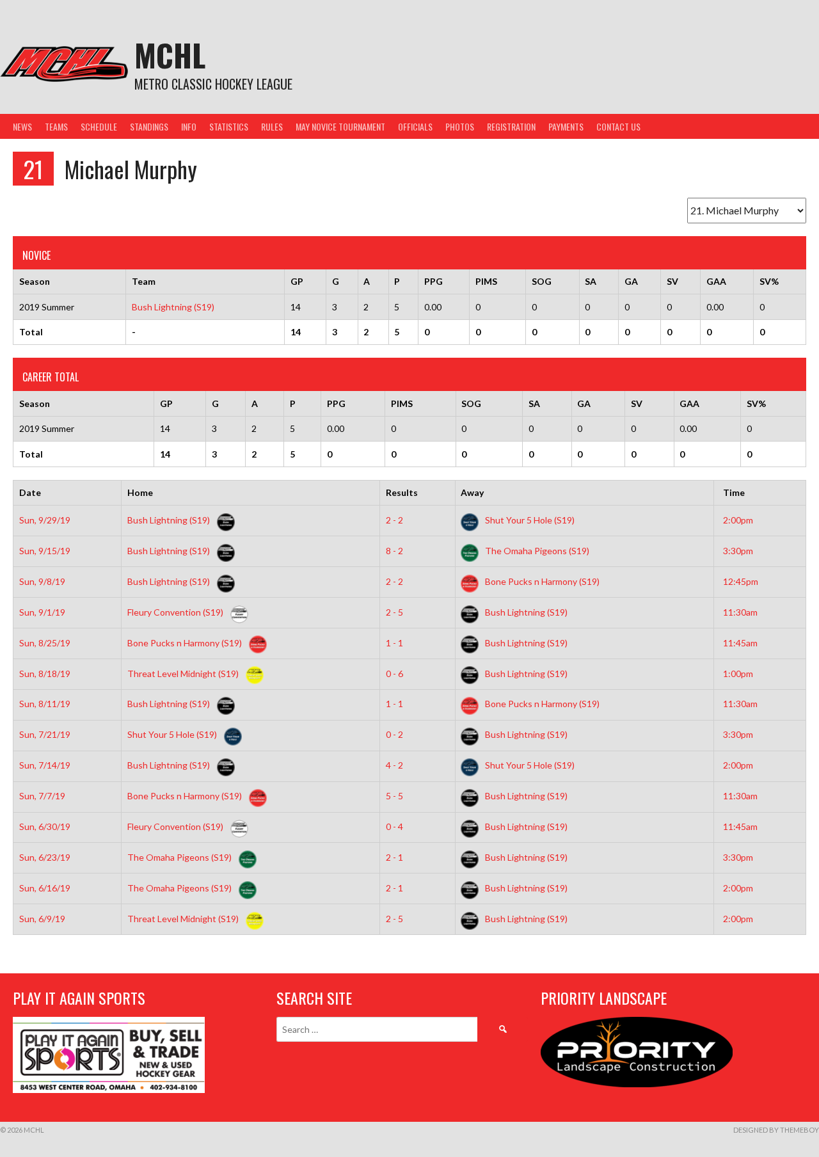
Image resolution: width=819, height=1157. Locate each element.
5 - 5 (394, 795)
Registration (511, 126)
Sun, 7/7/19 (42, 795)
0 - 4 (394, 826)
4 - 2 (394, 765)
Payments (566, 126)
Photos (459, 126)
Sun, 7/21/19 (44, 734)
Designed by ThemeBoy (776, 1130)
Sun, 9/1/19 (42, 612)
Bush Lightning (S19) (173, 306)
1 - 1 (394, 642)
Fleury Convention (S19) (176, 612)
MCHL (169, 54)
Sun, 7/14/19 (44, 765)
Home (140, 492)
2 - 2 (394, 520)
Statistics (228, 126)
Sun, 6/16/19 (44, 887)
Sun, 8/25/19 (44, 642)
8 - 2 (394, 550)
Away (472, 492)
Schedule (99, 126)
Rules (272, 126)
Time (734, 492)
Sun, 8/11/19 (44, 703)
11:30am (740, 612)
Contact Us (618, 126)
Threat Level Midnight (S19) (184, 673)
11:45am (740, 642)
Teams (56, 126)
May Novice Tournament (340, 126)
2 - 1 (394, 857)
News (22, 126)
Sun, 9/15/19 (44, 550)
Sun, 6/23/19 (44, 857)
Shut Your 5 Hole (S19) (529, 520)
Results (402, 492)
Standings (149, 126)
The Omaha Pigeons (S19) (536, 550)
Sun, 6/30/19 (44, 826)
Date (30, 492)
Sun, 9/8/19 (42, 581)
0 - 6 (394, 673)
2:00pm (738, 520)
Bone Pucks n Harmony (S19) (541, 581)
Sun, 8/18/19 (44, 673)
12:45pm (740, 581)
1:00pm (738, 673)
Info (188, 126)
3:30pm (738, 550)
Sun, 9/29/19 (44, 520)
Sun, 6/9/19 (42, 918)
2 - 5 (394, 612)
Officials (415, 126)
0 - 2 (394, 734)
